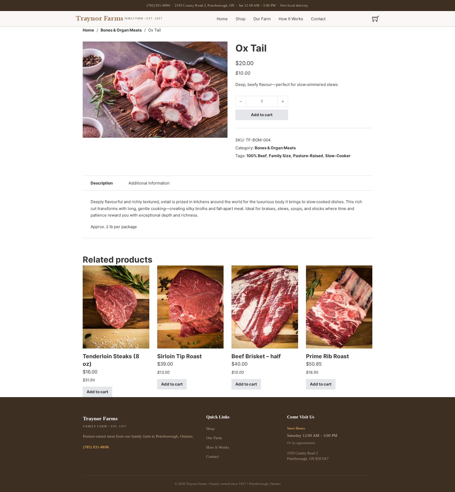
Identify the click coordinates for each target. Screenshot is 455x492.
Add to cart (262, 114)
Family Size (280, 155)
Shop (240, 18)
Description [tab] (102, 183)
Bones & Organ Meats (121, 30)
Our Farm (262, 18)
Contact (318, 18)
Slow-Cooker (337, 155)
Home (222, 18)
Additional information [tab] (149, 183)
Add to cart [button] (97, 391)
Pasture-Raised (308, 155)
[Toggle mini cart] (375, 18)
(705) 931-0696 (158, 5)
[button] (220, 48)
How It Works (291, 18)
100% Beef (256, 155)
